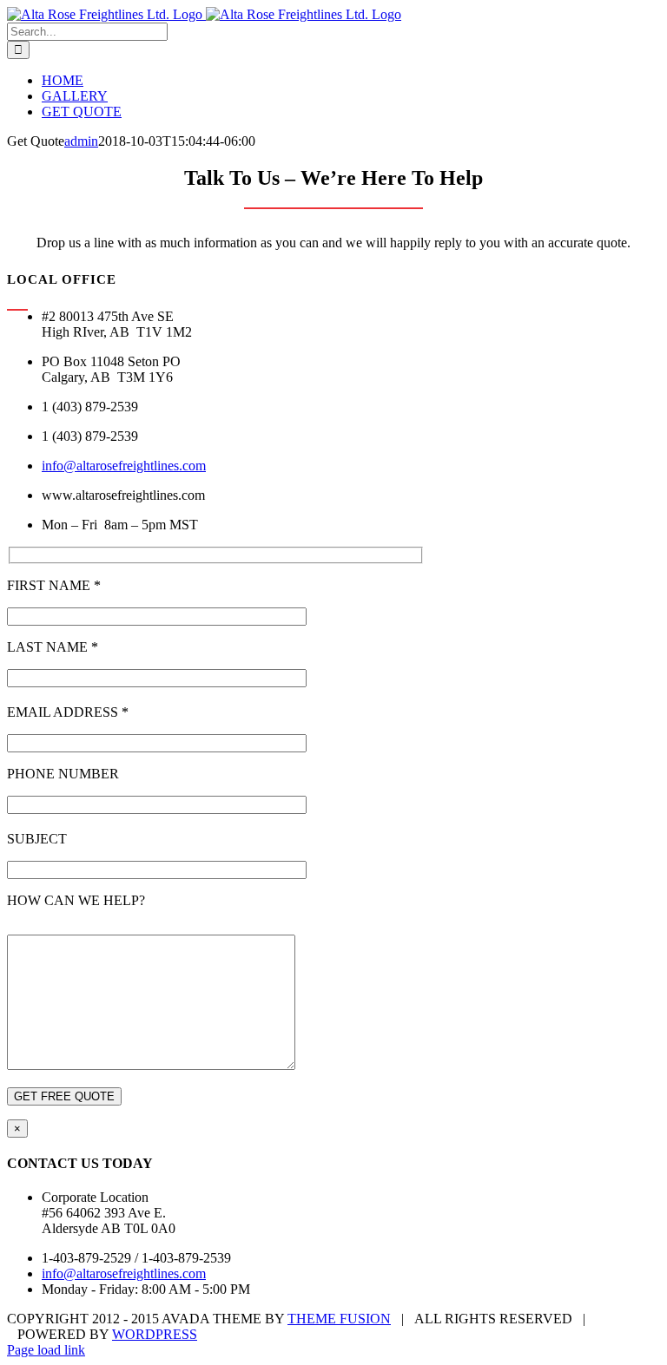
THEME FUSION (339, 1318)
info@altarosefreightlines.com (124, 465)
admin (81, 141)
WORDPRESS (154, 1334)
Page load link (46, 1349)
